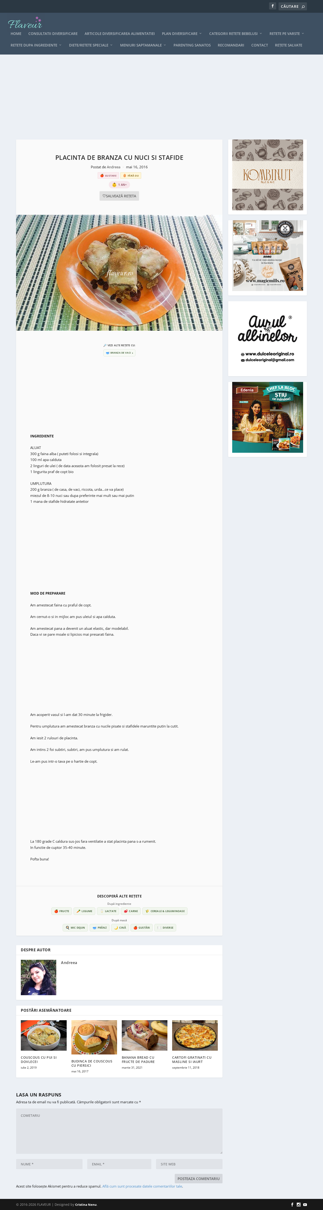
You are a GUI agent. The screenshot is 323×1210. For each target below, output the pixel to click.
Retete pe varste (285, 34)
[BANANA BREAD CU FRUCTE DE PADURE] (144, 1035)
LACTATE (108, 911)
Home (16, 34)
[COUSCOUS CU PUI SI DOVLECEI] (43, 1035)
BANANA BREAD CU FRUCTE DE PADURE (138, 1059)
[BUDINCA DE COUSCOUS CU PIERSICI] (94, 1037)
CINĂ (120, 927)
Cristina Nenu (86, 1204)
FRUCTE (61, 911)
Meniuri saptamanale (141, 45)
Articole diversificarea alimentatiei (120, 34)
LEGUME (84, 911)
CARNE (131, 911)
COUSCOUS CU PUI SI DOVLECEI (39, 1059)
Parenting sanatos (192, 45)
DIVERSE (165, 927)
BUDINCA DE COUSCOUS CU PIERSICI (92, 1063)
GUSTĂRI (141, 927)
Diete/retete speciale (88, 45)
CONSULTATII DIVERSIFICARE (53, 34)
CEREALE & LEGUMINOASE (164, 911)
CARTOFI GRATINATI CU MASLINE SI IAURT (191, 1059)
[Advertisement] (158, 97)
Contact (259, 45)
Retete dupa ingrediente (34, 45)
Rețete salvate (288, 45)
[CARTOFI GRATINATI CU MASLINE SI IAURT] (195, 1035)
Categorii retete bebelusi (233, 34)
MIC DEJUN (75, 927)
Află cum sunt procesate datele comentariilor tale (142, 1186)
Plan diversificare (179, 34)
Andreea (114, 167)
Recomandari (231, 45)
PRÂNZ (99, 927)
